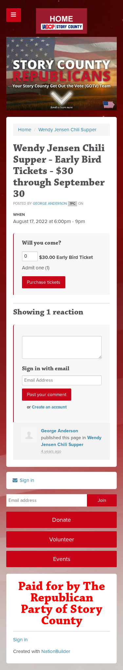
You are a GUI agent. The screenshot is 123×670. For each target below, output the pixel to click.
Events (61, 559)
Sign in (26, 480)
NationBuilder (55, 651)
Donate (61, 519)
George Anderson (50, 203)
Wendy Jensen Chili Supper (67, 130)
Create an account (49, 407)
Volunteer (61, 539)
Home (24, 130)
